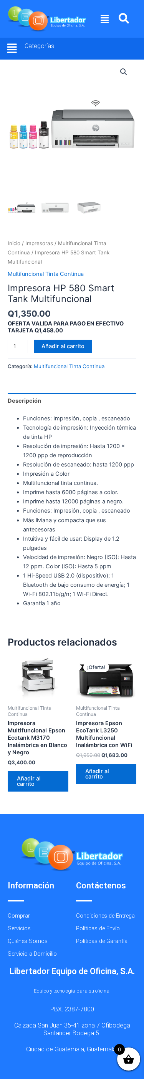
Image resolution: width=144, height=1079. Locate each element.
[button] (105, 19)
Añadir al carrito (62, 346)
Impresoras (39, 243)
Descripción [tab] (24, 400)
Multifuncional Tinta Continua (46, 274)
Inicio (14, 243)
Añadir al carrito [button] (29, 781)
